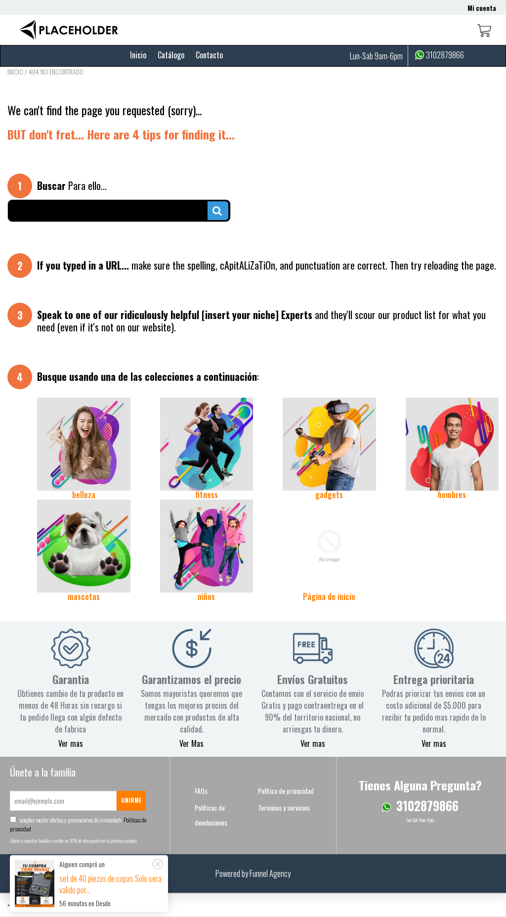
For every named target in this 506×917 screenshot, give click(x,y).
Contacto (209, 55)
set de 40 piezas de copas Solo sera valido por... (110, 883)
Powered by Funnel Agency (253, 873)
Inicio (138, 55)
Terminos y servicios (284, 807)
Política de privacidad (286, 790)
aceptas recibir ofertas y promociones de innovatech (78, 824)
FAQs (201, 790)
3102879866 (445, 55)
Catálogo (171, 55)
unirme (131, 800)
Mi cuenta (481, 8)
